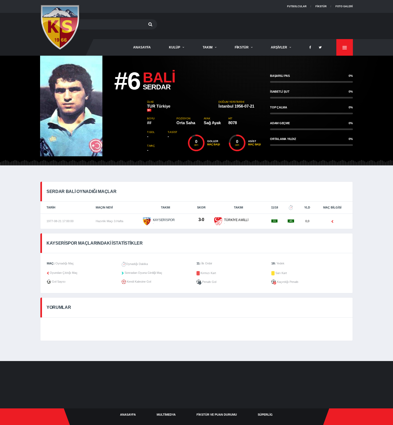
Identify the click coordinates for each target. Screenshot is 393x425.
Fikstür (321, 6)
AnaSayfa (142, 47)
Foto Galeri (344, 6)
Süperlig (265, 414)
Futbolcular (297, 6)
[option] (93, 106)
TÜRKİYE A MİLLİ (236, 220)
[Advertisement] (255, 25)
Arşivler (279, 47)
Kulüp (174, 47)
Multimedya (166, 414)
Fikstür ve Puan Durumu (216, 414)
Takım (208, 47)
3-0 (201, 219)
